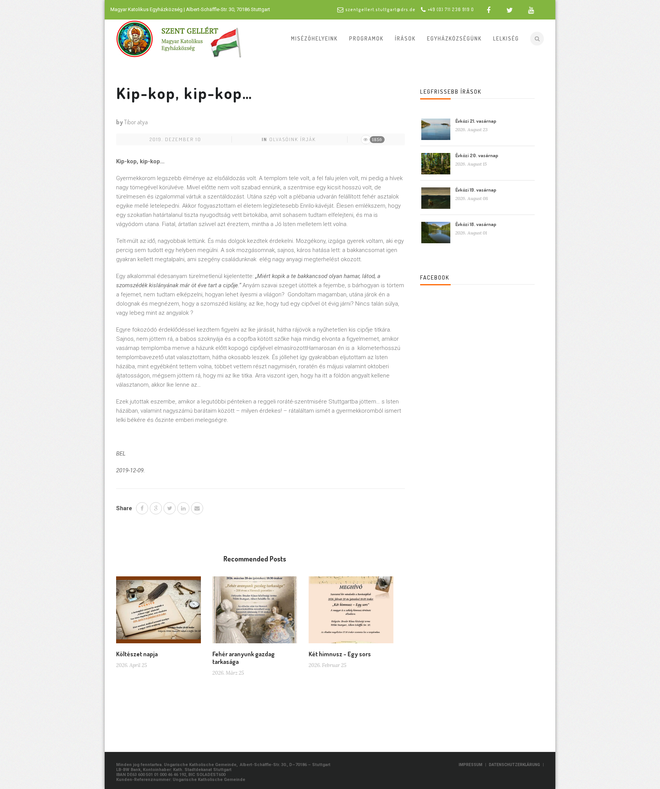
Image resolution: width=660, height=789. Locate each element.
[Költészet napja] (158, 613)
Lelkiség (506, 38)
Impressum (470, 765)
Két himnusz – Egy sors (340, 654)
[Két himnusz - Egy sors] (351, 613)
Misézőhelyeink (314, 38)
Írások (405, 38)
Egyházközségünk (454, 38)
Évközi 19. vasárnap (475, 190)
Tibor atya (136, 122)
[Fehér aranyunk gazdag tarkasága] (254, 613)
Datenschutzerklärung (514, 765)
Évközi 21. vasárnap (475, 121)
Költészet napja (137, 654)
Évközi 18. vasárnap (475, 224)
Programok (366, 38)
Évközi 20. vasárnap (476, 155)
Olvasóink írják (292, 139)
